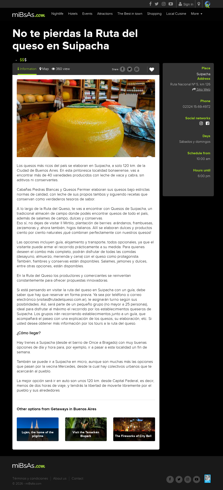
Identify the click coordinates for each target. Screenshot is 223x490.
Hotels (73, 14)
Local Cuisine (176, 14)
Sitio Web (203, 90)
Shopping (154, 14)
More (195, 14)
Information (28, 69)
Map (45, 69)
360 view (63, 69)
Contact (77, 479)
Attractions (105, 14)
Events (87, 14)
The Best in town (129, 14)
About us (59, 479)
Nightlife (57, 14)
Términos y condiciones (30, 479)
